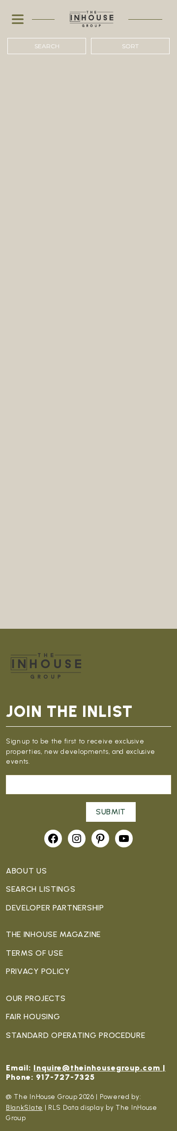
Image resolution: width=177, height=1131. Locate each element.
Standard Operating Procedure (76, 1035)
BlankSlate (24, 1107)
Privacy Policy (38, 971)
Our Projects (35, 998)
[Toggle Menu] (20, 19)
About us (26, 870)
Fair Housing (33, 1016)
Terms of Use (34, 953)
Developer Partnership (55, 907)
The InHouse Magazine (53, 934)
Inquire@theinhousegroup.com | (99, 1067)
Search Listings (41, 889)
